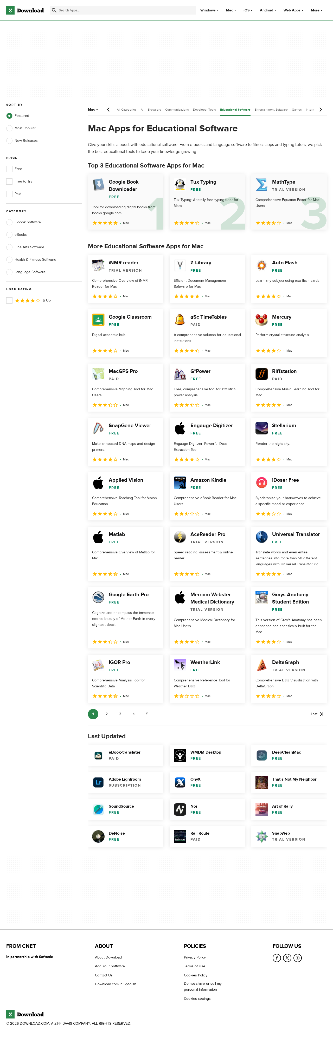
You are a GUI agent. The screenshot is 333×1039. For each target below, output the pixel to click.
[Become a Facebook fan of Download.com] (277, 958)
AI (142, 109)
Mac (229, 10)
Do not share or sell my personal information (203, 986)
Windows (208, 10)
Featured (22, 115)
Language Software (30, 272)
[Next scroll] (320, 109)
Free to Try (23, 181)
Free (18, 169)
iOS (246, 10)
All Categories (127, 109)
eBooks (21, 234)
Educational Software (235, 110)
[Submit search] (54, 10)
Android (266, 10)
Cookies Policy (195, 975)
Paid (18, 194)
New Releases (26, 140)
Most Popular (25, 128)
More (315, 10)
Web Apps (292, 10)
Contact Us (104, 975)
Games (297, 109)
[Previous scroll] (108, 109)
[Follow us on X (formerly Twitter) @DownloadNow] (287, 958)
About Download (108, 957)
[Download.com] (25, 10)
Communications (177, 109)
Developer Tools (204, 109)
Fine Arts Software (29, 247)
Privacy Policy (195, 957)
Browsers (154, 109)
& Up (47, 300)
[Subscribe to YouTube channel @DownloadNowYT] (297, 958)
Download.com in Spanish (115, 984)
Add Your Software (110, 966)
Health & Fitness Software (35, 259)
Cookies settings (197, 998)
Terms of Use (194, 966)
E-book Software (28, 222)
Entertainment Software (271, 109)
